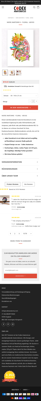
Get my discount (30, 203)
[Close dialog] (38, 192)
